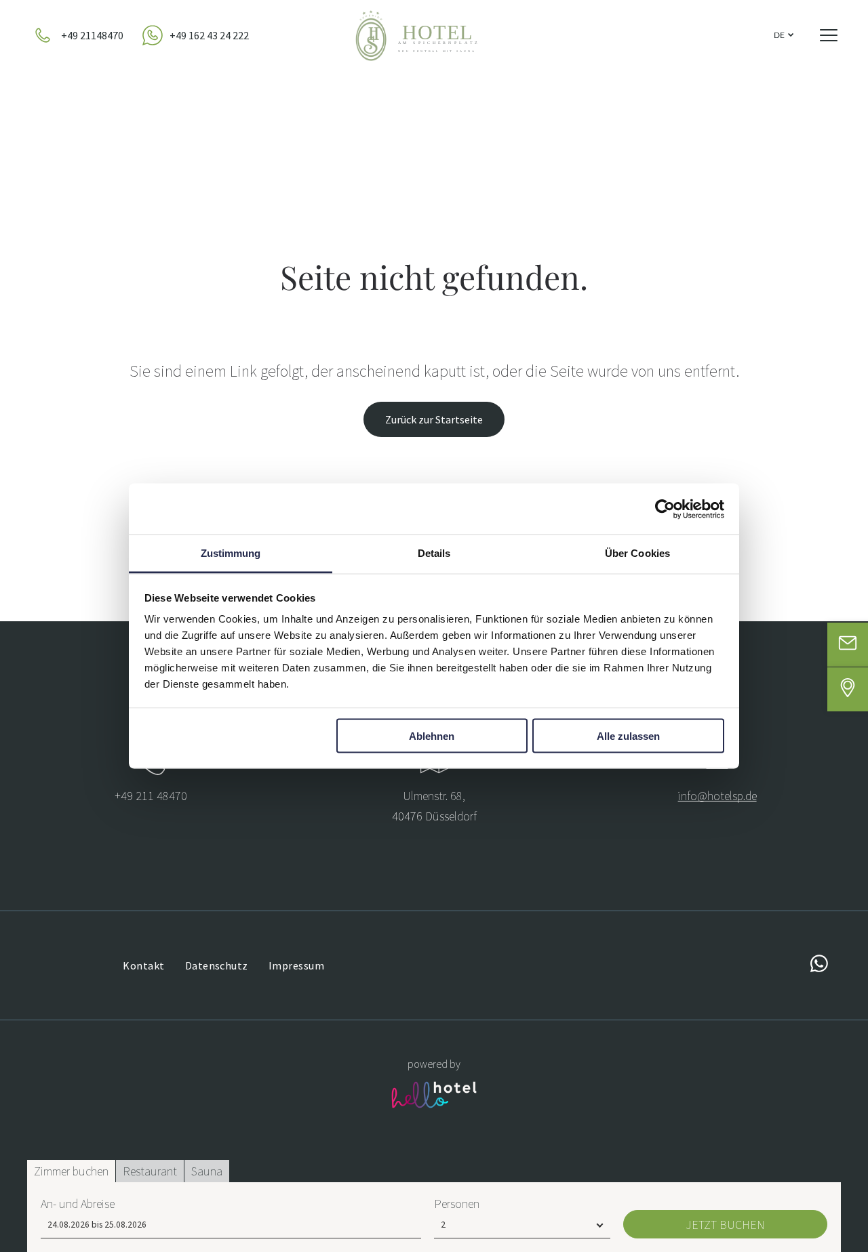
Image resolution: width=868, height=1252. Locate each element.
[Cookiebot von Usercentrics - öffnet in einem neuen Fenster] (665, 509)
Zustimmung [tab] (231, 553)
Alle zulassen (628, 735)
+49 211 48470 (151, 796)
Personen (456, 1203)
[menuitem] (143, 965)
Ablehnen (431, 735)
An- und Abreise (78, 1203)
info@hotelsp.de (717, 796)
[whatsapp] (819, 965)
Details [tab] (434, 553)
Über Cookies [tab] (637, 553)
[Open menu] (829, 35)
